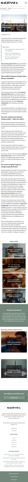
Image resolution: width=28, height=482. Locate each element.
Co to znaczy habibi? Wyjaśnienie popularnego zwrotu (14, 280)
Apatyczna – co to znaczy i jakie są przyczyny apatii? (14, 455)
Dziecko (14, 440)
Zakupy (14, 444)
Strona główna (3, 8)
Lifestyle (10, 8)
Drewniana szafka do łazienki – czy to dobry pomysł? (14, 371)
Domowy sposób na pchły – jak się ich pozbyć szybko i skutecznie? (14, 462)
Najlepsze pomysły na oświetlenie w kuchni (14, 458)
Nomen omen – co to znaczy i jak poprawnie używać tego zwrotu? (14, 466)
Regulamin (14, 480)
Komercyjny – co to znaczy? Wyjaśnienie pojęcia (14, 295)
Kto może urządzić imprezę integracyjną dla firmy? (12, 57)
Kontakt (14, 431)
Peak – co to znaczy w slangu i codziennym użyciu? (14, 343)
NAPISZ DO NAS (14, 397)
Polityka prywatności (14, 473)
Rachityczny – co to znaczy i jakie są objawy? (14, 250)
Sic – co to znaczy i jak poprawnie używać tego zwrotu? (14, 265)
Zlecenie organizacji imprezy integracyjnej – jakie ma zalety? (13, 54)
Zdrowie (14, 447)
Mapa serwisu (14, 476)
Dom (14, 438)
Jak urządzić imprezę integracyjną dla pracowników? (14, 50)
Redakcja (14, 428)
